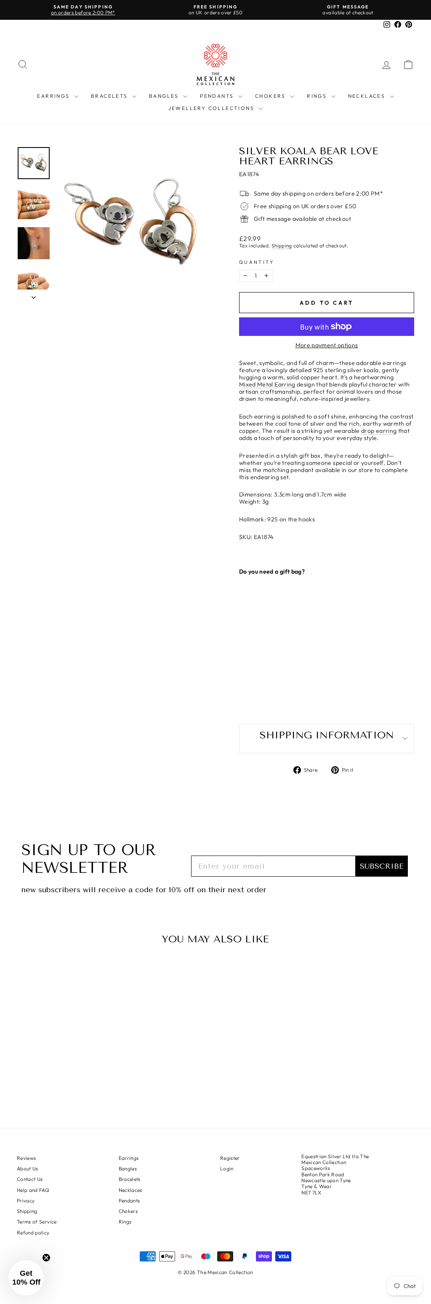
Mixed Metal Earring (267, 384)
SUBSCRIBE (382, 866)
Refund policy (33, 1232)
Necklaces (368, 96)
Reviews (26, 1158)
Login (227, 1168)
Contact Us (30, 1179)
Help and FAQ (33, 1190)
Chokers (271, 96)
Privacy (26, 1200)
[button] (26, 1278)
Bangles (165, 96)
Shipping (281, 246)
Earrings (54, 96)
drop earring (378, 431)
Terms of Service (37, 1221)
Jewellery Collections (212, 108)
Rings (318, 96)
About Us (27, 1168)
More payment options (326, 345)
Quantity (256, 262)
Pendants (218, 96)
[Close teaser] (46, 1257)
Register (230, 1158)
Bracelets (110, 96)
